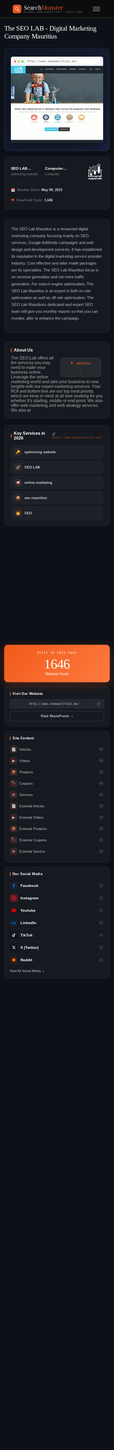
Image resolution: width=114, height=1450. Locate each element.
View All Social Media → (27, 971)
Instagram (29, 898)
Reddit (26, 960)
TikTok (26, 935)
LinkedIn (28, 923)
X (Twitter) (29, 948)
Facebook (29, 886)
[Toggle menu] (96, 9)
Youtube (28, 910)
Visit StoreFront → (57, 716)
